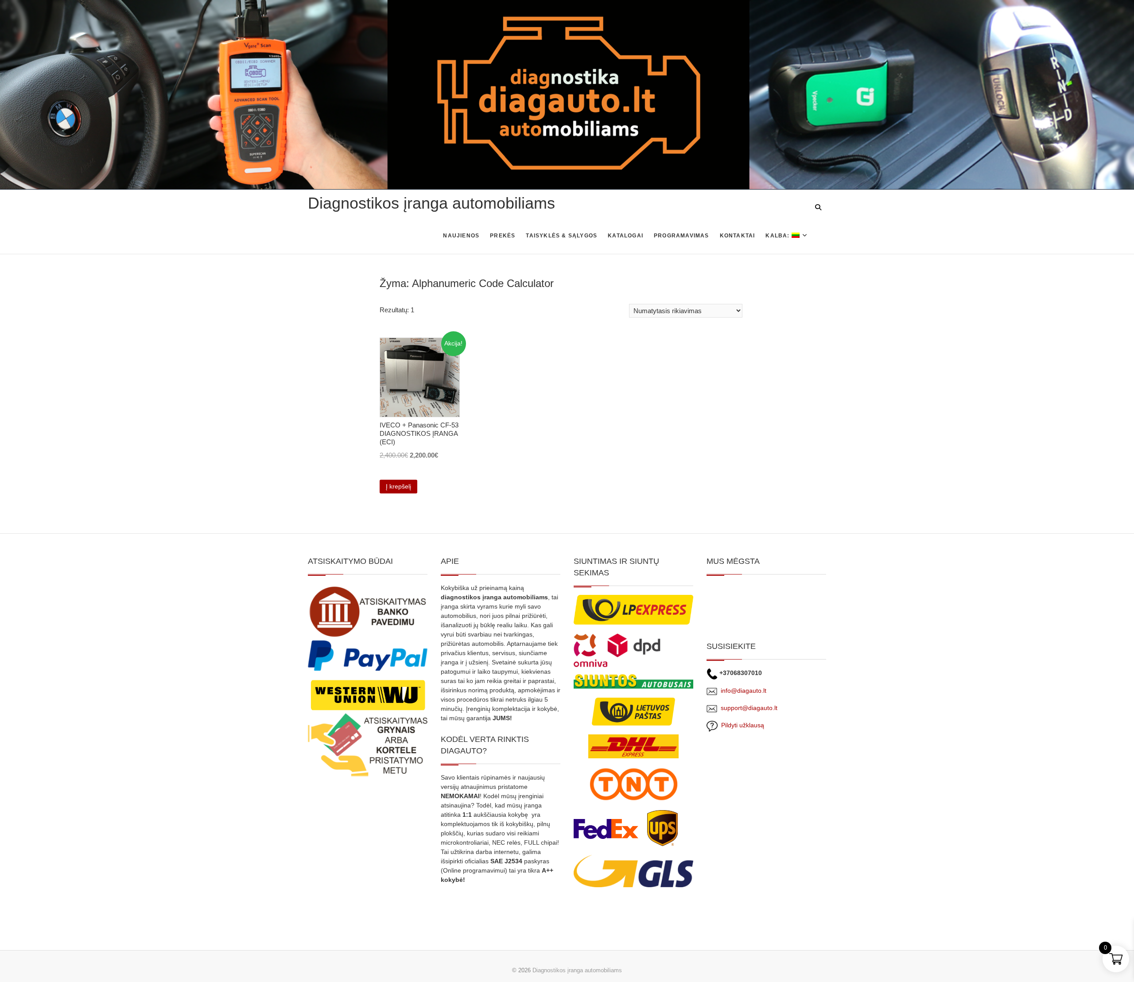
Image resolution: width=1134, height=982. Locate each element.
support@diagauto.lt (749, 707)
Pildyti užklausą (741, 725)
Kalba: (778, 236)
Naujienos (461, 236)
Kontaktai (737, 236)
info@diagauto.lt (743, 690)
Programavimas (681, 236)
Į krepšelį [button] (398, 486)
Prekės (502, 236)
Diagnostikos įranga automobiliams (431, 203)
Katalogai (625, 236)
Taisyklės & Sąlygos (561, 236)
